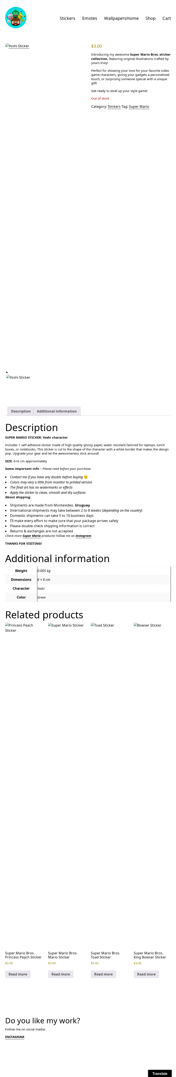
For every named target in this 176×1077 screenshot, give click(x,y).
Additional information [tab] (57, 411)
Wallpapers (115, 18)
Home (132, 18)
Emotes (89, 18)
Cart (166, 18)
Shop (151, 18)
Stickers (67, 18)
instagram (83, 535)
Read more (18, 974)
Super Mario (139, 106)
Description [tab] (21, 411)
